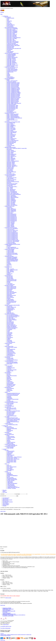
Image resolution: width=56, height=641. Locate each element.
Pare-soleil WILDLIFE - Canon (12, 105)
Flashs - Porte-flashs (10, 271)
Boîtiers (8, 79)
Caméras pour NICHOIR (11, 43)
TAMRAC (9, 338)
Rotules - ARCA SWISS (11, 128)
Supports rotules (10, 185)
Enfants (8, 462)
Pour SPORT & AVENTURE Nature (13, 410)
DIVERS (8, 422)
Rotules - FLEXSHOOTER (12, 131)
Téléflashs (8, 272)
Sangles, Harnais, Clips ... (9, 346)
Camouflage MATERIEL (11, 54)
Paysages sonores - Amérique (12, 457)
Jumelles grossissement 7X (11, 213)
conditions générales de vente (12, 634)
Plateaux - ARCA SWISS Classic (13, 193)
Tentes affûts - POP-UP (11, 61)
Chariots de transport (8, 343)
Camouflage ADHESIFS (11, 58)
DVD (6, 463)
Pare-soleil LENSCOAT (11, 109)
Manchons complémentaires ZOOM (13, 82)
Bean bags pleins (10, 277)
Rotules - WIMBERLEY (11, 125)
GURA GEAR (9, 332)
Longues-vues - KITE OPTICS (12, 228)
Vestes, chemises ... (10, 76)
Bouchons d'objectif (10, 300)
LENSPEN (9, 310)
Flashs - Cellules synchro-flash (12, 269)
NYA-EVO (9, 336)
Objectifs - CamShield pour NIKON (13, 89)
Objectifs (8, 373)
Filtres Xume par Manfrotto (11, 292)
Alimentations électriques (9, 256)
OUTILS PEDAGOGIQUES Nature (11, 402)
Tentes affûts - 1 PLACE (11, 59)
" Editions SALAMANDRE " (12, 483)
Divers (8, 120)
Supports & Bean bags (9, 275)
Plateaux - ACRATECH (11, 195)
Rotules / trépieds (10, 25)
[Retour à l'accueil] (25, 6)
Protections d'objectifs (11, 24)
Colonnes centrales (10, 167)
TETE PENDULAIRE (11, 122)
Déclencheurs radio (10, 47)
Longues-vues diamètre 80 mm (12, 235)
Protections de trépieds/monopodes (13, 181)
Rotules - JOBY (10, 133)
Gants (8, 72)
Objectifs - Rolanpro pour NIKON (13, 99)
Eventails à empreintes (11, 367)
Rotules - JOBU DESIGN (11, 132)
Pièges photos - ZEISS (11, 33)
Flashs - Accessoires (10, 268)
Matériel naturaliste (10, 403)
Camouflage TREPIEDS (11, 55)
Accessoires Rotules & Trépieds (10, 174)
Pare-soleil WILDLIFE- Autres (12, 108)
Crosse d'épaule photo (11, 284)
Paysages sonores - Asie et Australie (13, 458)
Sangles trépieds (10, 354)
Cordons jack (9, 255)
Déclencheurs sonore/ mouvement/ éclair (14, 48)
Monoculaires (9, 207)
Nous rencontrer (5, 498)
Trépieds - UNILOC (10, 160)
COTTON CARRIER (11, 355)
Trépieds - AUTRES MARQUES (13, 161)
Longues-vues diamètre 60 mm (12, 233)
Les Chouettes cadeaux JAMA (12, 424)
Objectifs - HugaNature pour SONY (13, 96)
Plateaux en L (9, 389)
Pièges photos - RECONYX (12, 36)
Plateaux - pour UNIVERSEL (12, 205)
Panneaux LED (9, 273)
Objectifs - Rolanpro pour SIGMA (13, 101)
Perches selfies (9, 363)
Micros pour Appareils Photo (12, 428)
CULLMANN (9, 329)
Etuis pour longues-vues (11, 324)
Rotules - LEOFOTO (10, 124)
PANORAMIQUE (8, 387)
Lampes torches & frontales (11, 369)
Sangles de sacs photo (11, 352)
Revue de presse (5, 500)
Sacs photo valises (10, 317)
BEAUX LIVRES (10, 477)
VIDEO (6, 392)
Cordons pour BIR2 (10, 251)
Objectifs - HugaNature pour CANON (13, 93)
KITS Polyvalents (10, 170)
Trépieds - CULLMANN (11, 151)
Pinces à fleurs (9, 379)
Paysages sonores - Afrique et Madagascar (14, 456)
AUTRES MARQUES (11, 342)
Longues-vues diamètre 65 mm (12, 234)
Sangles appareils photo (11, 349)
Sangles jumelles (10, 350)
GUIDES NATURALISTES (12, 479)
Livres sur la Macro (10, 382)
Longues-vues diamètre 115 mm (12, 239)
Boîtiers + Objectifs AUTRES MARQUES (14, 117)
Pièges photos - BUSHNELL (12, 32)
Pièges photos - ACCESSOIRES (12, 42)
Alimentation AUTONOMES (12, 257)
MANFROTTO (10, 335)
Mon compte (5, 492)
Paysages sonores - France (11, 460)
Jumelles (8, 21)
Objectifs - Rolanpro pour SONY (13, 100)
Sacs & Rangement (10, 26)
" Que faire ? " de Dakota (11, 488)
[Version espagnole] (3, 10)
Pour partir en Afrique (11, 412)
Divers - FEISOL (10, 187)
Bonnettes (8, 298)
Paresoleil (8, 303)
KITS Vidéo (9, 172)
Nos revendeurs (5, 502)
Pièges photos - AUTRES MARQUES (14, 37)
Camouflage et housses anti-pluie (12, 399)
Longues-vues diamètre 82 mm (12, 236)
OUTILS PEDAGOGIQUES (10, 446)
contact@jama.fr (6, 624)
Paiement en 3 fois (9, 613)
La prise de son (5, 425)
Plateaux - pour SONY (11, 203)
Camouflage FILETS (10, 56)
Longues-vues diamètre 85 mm (12, 237)
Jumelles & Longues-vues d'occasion (13, 418)
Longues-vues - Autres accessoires (13, 241)
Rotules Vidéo (9, 144)
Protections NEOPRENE (9, 78)
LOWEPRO (9, 334)
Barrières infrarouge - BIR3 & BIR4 (13, 45)
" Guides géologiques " (11, 485)
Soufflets (8, 376)
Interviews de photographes (7, 499)
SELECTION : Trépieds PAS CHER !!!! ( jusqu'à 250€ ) (17, 148)
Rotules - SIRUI (10, 137)
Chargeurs (9, 262)
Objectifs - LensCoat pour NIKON (13, 84)
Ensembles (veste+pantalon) (12, 70)
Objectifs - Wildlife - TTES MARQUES (14, 103)
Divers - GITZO (10, 188)
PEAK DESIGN (10, 337)
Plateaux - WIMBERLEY (11, 200)
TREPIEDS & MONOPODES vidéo (13, 393)
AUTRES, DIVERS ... (11, 480)
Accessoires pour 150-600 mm (12, 359)
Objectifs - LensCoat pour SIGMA (13, 85)
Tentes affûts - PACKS (11, 64)
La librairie (4, 449)
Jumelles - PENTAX (10, 225)
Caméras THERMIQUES (11, 247)
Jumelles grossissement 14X (12, 218)
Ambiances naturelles (10, 451)
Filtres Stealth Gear (10, 291)
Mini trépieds (9, 149)
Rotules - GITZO (10, 123)
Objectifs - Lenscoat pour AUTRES (13, 87)
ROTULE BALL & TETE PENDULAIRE (12, 121)
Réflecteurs (9, 274)
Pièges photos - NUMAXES (12, 34)
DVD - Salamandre (10, 469)
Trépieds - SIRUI (10, 157)
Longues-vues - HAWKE (11, 243)
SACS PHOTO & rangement (10, 313)
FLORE (8, 476)
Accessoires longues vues (11, 302)
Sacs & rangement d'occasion (12, 420)
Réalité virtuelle (9, 390)
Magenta (8, 440)
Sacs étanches (9, 320)
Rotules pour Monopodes (11, 142)
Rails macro (9, 182)
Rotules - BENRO (10, 126)
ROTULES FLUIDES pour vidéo (13, 394)
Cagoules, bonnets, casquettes (12, 68)
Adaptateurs (9, 263)
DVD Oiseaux (9, 468)
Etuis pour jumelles (10, 323)
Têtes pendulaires (10, 111)
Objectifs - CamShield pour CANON (13, 88)
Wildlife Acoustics (10, 443)
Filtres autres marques (10, 293)
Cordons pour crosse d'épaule (12, 253)
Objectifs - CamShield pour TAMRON (14, 92)
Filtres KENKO (10, 289)
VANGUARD (9, 341)
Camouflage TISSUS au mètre (12, 57)
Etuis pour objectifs (10, 322)
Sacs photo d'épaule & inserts (12, 316)
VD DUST (9, 311)
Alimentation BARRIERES (12, 258)
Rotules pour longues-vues (11, 141)
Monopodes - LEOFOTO (11, 164)
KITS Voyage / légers (10, 173)
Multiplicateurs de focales (11, 295)
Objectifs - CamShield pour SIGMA (13, 91)
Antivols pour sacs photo (11, 328)
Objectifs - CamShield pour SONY (13, 90)
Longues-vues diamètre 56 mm (12, 232)
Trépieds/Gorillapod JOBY (11, 154)
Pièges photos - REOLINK (11, 35)
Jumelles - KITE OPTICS (11, 209)
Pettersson (8, 441)
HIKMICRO (9, 245)
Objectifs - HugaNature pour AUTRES (14, 97)
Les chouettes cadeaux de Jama (5, 626)
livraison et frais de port (21, 634)
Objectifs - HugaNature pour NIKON (13, 94)
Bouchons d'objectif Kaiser (11, 301)
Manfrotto (8, 281)
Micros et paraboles (8, 426)
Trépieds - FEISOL (10, 152)
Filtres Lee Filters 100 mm (11, 286)
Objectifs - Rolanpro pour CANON (13, 98)
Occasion (8, 391)
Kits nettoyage (9, 306)
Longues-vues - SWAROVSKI (12, 230)
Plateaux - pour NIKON (11, 202)
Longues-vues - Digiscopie (11, 231)
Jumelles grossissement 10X (12, 216)
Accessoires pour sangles (11, 353)
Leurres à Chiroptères (10, 439)
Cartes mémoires (10, 52)
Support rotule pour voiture (11, 280)
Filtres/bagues (9, 20)
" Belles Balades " (10, 482)
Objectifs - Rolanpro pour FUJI (12, 102)
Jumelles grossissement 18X (12, 220)
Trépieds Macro (9, 381)
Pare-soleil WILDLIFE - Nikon (12, 106)
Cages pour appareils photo (11, 177)
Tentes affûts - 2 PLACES (11, 60)
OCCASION (7, 416)
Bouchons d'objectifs (10, 110)
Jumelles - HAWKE (10, 224)
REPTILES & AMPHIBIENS (12, 475)
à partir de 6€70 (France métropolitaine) (8, 609)
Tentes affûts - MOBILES (11, 62)
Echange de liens (5, 504)
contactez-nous (28, 634)
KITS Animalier (10, 169)
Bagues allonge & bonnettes (12, 375)
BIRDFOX (9, 429)
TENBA (8, 339)
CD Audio (6, 450)
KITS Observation (10, 168)
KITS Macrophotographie (11, 171)
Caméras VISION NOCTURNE (12, 248)
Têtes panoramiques (10, 388)
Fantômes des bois (10, 71)
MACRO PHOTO (8, 372)
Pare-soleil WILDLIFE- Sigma (12, 107)
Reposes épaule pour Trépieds (12, 183)
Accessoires (9, 146)
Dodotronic (9, 438)
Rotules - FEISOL (10, 130)
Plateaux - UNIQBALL (11, 199)
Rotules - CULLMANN (11, 129)
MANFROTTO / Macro (11, 384)
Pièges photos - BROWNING (12, 30)
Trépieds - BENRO (10, 150)
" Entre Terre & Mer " (11, 484)
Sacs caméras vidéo (10, 321)
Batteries (8, 261)
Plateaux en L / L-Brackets (11, 179)
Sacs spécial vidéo (10, 401)
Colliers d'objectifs (10, 178)
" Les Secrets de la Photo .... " (12, 486)
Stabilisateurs (9, 397)
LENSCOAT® (9, 333)
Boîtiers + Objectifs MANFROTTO (13, 116)
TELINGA (9, 431)
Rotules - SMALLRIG (11, 136)
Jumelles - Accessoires (11, 221)
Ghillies (8, 73)
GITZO (8, 331)
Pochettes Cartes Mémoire (11, 326)
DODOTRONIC (10, 430)
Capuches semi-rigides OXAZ (12, 69)
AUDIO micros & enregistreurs (12, 395)
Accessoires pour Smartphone (12, 361)
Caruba (8, 344)
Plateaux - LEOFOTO (11, 198)
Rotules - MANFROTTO (11, 134)
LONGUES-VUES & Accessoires (11, 227)
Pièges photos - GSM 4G (11, 40)
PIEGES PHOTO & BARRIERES (11, 27)
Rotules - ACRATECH (11, 127)
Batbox (8, 435)
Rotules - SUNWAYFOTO (11, 138)
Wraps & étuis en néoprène (11, 112)
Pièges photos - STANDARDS (12, 28)
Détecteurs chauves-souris (9, 434)
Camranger (9, 50)
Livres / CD (9, 22)
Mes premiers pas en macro (11, 408)
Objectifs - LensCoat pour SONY (13, 86)
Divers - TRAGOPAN (11, 190)
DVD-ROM (9, 470)
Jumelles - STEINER (10, 226)
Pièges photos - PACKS (11, 29)
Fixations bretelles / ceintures (12, 347)
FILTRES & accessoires (9, 285)
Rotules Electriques (10, 143)
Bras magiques (9, 176)
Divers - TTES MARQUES (12, 191)
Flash (8, 19)
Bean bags (9, 374)
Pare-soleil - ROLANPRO (11, 104)
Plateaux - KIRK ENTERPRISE (12, 197)
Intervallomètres (10, 49)
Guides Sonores (9, 455)
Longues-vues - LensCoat (11, 81)
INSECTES (9, 473)
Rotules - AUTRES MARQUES (12, 140)
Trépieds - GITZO (10, 153)
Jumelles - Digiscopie (10, 222)
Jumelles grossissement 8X (11, 214)
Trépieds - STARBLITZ (11, 159)
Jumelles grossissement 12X (12, 217)
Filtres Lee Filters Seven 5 (11, 288)
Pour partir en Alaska (10, 413)
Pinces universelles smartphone (12, 362)
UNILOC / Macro (10, 386)
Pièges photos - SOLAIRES (12, 38)
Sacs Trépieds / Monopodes (12, 319)
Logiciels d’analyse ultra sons (12, 445)
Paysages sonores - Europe (11, 459)
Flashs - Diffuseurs (10, 270)
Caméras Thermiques (10, 436)
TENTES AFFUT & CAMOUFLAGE (11, 53)
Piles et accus (9, 264)
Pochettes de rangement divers (12, 327)
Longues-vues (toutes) (11, 242)
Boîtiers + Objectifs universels (12, 80)
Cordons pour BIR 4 (10, 252)
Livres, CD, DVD (10, 448)
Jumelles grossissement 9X (11, 215)
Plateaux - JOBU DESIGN (11, 196)
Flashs (8, 267)
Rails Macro (9, 377)
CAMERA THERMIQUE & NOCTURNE (12, 244)
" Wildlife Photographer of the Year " (13, 487)
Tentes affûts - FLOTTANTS (12, 63)
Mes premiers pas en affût (11, 407)
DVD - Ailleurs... (10, 467)
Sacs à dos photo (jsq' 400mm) (12, 314)
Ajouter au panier (8, 597)
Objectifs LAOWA (10, 358)
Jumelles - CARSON (10, 223)
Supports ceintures (10, 278)
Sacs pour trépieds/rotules (11, 184)
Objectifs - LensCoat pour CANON (13, 83)
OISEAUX (9, 472)
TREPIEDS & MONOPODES (10, 147)
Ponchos (8, 75)
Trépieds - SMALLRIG (11, 158)
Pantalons (8, 74)
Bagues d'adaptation (10, 297)
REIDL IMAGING (10, 312)
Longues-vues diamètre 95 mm (12, 238)
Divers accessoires (10, 383)
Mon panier (5, 491)
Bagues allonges (10, 296)
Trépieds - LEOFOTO (11, 155)
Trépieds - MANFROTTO (11, 156)
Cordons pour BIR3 (10, 250)
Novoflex (8, 282)
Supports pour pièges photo (11, 279)
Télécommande (9, 398)
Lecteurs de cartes (10, 370)
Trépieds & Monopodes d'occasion (13, 421)
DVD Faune (9, 465)
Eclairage (8, 380)
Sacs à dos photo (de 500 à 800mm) (13, 315)
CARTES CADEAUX (9, 423)
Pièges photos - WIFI (10, 39)
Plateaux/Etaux (9, 23)
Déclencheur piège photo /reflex (12, 44)
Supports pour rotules (10, 145)
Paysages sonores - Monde (11, 461)
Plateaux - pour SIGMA (11, 204)
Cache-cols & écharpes (11, 67)
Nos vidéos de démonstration (8, 501)
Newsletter (4, 505)
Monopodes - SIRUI (10, 166)
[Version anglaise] (1, 10)
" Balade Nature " (10, 481)
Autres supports (9, 283)
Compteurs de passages (11, 437)
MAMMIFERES (10, 474)
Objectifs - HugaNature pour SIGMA (13, 95)
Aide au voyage (7, 409)
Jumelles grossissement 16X (12, 219)
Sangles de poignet (10, 351)
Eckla (8, 345)
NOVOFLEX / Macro (11, 385)
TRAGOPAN (9, 340)
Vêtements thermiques (11, 77)
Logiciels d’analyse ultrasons (10, 444)
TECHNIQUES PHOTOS (11, 478)
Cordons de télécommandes (9, 249)
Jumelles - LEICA (10, 208)
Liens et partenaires (6, 503)
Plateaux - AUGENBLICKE (12, 192)
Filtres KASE (9, 290)
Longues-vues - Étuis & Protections (13, 240)
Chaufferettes (9, 366)
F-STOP (8, 330)
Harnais (8, 348)
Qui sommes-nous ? (6, 497)
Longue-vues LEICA (10, 229)
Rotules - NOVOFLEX (11, 135)
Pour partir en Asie (10, 414)
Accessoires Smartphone (9, 360)
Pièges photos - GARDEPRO (12, 31)
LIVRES (6, 471)
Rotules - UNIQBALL (11, 139)
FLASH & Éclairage (8, 266)
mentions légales (3, 634)
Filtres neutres (9, 294)
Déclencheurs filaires (10, 46)
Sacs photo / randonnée (11, 318)
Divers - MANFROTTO (11, 189)
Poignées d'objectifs (10, 180)
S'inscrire (2, 633)
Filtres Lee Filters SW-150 (11, 287)
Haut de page (2, 605)
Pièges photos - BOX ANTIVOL (13, 41)
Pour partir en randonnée (11, 411)
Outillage (8, 371)
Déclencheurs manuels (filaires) (12, 254)
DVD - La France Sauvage (11, 466)
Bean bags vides (10, 276)
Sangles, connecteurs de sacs (12, 325)
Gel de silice (9, 368)
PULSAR (8, 246)
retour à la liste (2, 511)
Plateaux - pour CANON (11, 201)
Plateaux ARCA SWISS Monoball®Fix (14, 194)
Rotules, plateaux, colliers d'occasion (13, 419)
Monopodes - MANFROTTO (12, 165)
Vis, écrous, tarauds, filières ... (12, 186)
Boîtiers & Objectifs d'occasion (12, 417)
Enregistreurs (7, 432)
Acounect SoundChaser (11, 442)
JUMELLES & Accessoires (9, 206)
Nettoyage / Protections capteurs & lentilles (12, 305)
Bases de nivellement (10, 175)
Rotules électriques (10, 51)
